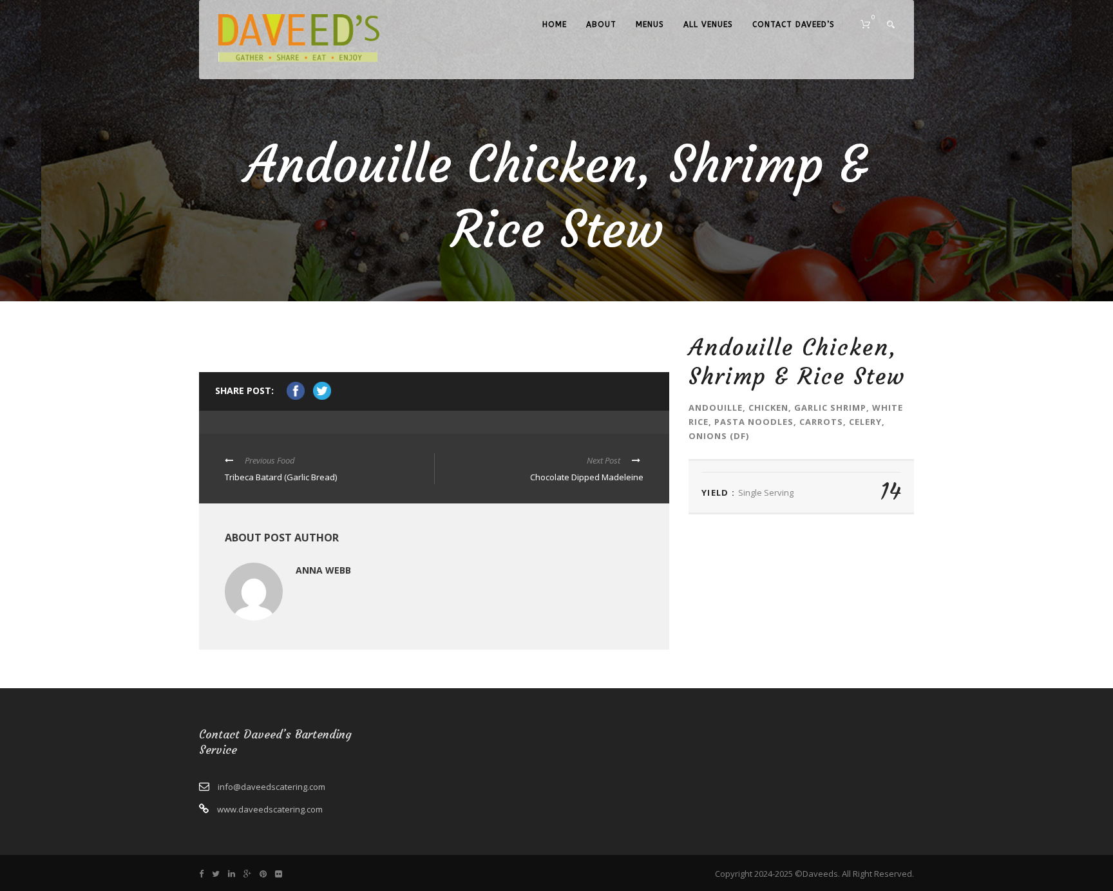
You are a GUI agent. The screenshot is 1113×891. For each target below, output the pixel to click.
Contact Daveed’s (793, 24)
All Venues (708, 24)
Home (554, 24)
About (601, 24)
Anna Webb (323, 570)
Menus (650, 24)
